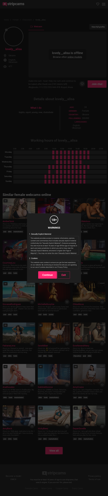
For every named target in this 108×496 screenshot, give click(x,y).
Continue (47, 275)
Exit (64, 275)
